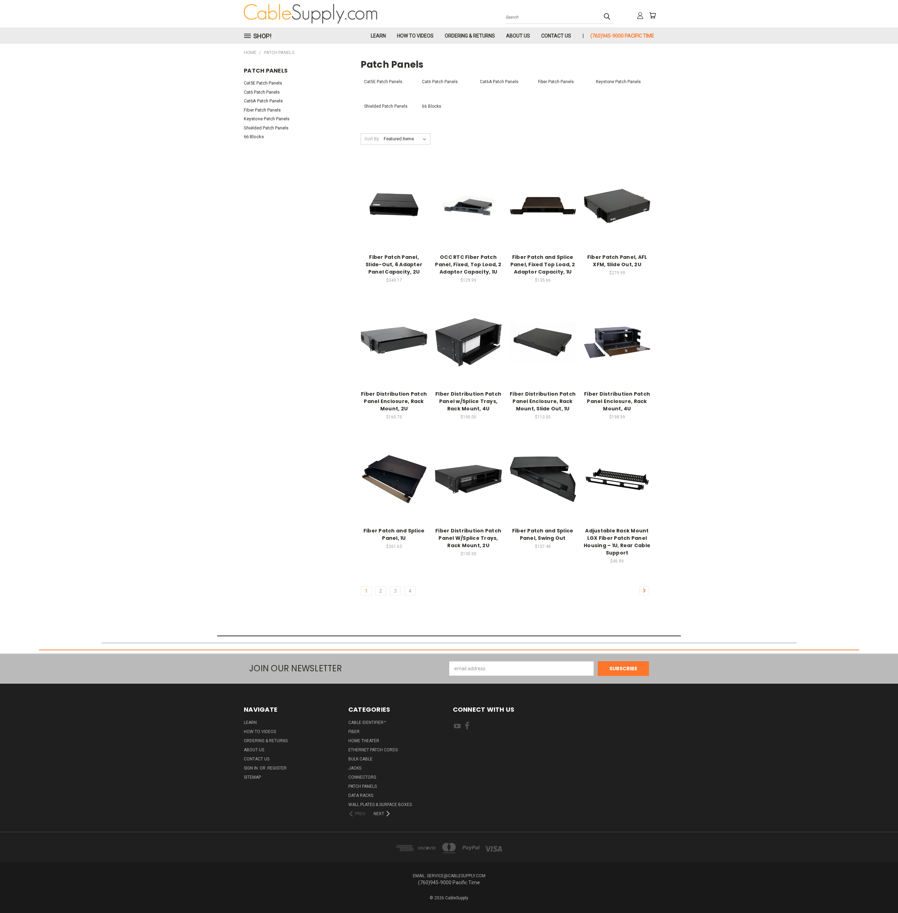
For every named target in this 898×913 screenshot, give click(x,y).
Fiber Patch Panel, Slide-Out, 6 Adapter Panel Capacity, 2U (394, 264)
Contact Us (556, 36)
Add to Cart (394, 205)
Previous (879, 891)
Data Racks (360, 795)
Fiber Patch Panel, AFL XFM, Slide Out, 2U (617, 261)
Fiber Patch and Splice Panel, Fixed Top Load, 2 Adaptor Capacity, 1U (542, 264)
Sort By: (372, 138)
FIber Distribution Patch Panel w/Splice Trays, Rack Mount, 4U (468, 401)
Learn (378, 36)
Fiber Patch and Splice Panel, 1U (394, 534)
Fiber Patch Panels (262, 110)
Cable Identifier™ (367, 722)
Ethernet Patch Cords (373, 749)
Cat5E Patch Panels (263, 83)
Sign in (251, 768)
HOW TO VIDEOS (415, 36)
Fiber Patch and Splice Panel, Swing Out (543, 534)
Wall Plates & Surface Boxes (380, 804)
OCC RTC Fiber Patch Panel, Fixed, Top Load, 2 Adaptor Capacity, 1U (468, 264)
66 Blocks (254, 136)
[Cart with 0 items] (652, 15)
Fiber (354, 731)
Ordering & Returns (470, 36)
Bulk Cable (360, 759)
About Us (518, 36)
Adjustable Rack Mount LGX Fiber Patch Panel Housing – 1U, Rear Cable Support (617, 541)
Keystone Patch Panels (266, 118)
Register (277, 768)
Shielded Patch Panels (266, 127)
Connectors (362, 777)
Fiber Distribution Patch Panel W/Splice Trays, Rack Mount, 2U (468, 538)
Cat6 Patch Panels (262, 92)
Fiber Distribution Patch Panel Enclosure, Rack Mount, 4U (617, 401)
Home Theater (363, 740)
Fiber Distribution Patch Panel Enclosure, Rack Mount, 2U (394, 401)
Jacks (354, 768)
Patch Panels (362, 786)
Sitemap (252, 777)
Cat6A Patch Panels (263, 100)
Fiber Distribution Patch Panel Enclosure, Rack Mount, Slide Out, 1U (543, 401)
